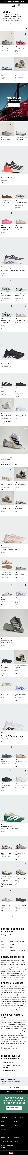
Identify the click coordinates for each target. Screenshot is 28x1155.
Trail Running (14, 941)
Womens (21, 941)
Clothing (3, 935)
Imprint (16, 1141)
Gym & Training (12, 944)
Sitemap (16, 1121)
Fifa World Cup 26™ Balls (22, 950)
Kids (20, 935)
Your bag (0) (19, 1091)
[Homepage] (13, 6)
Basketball (13, 950)
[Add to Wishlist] (11, 34)
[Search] (22, 6)
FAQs (2, 1121)
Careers (3, 1125)
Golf (2, 941)
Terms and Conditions (6, 1141)
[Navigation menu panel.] (2, 6)
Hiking (3, 947)
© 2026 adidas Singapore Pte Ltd (7, 1146)
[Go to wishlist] (6, 6)
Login (7, 1091)
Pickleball (22, 947)
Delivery (16, 1125)
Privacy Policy (17, 1137)
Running (3, 950)
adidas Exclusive (5, 1129)
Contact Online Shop (19, 1117)
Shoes (11, 935)
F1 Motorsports (22, 944)
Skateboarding (23, 938)
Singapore (16, 1152)
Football (3, 938)
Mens (2, 944)
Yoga (11, 947)
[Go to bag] (25, 6)
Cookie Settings (5, 1137)
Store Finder (4, 1117)
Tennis (12, 938)
